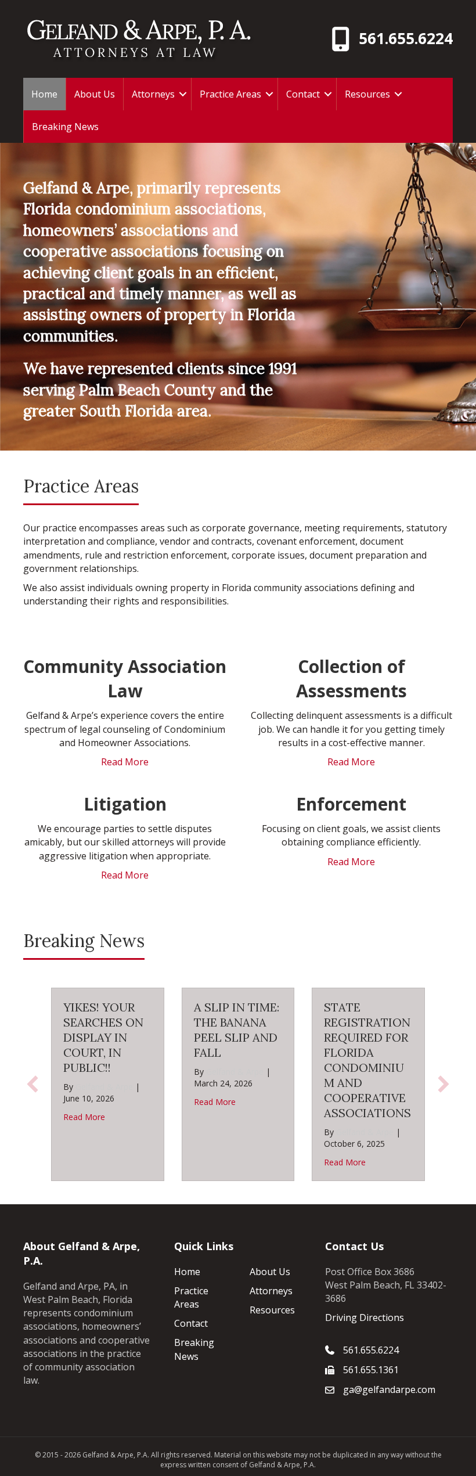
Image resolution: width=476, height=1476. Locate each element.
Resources (367, 94)
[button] (183, 94)
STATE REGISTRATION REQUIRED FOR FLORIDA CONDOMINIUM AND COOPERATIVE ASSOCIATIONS (367, 1060)
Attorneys (153, 94)
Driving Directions (364, 1317)
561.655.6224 (406, 38)
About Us (94, 94)
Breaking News (65, 126)
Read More (125, 761)
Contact (303, 94)
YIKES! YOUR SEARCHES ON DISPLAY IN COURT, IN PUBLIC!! (103, 1037)
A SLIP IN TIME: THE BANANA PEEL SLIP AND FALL (236, 1030)
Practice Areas (230, 94)
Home (44, 94)
